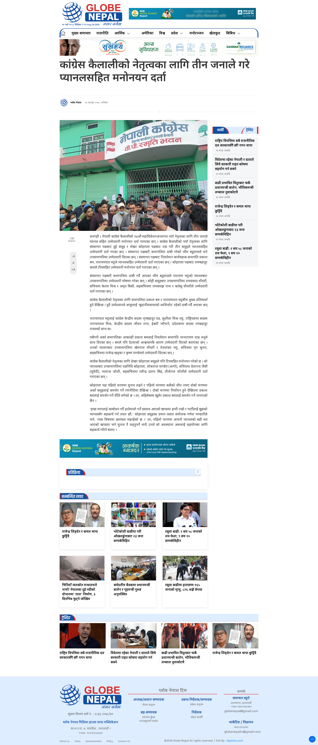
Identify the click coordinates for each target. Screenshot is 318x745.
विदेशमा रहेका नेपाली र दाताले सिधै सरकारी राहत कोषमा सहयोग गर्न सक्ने (234, 164)
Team (77, 741)
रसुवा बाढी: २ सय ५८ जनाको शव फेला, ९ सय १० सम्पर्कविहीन (183, 536)
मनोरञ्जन (196, 33)
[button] (312, 739)
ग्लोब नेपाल (75, 102)
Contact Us (124, 741)
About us (65, 741)
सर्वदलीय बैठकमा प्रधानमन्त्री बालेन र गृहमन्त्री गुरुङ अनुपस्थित (132, 590)
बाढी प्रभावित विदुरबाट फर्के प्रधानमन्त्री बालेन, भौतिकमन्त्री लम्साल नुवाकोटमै (234, 188)
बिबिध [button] (230, 33)
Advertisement (93, 741)
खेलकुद (214, 33)
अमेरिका (147, 33)
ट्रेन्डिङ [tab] (249, 130)
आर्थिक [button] (119, 33)
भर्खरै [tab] (220, 130)
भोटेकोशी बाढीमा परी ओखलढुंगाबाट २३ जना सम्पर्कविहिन (128, 536)
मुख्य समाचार (81, 33)
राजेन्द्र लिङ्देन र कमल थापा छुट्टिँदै (234, 653)
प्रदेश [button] (174, 33)
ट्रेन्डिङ (66, 618)
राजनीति (102, 33)
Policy (109, 741)
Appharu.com (235, 741)
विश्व (162, 33)
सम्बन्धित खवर (72, 496)
